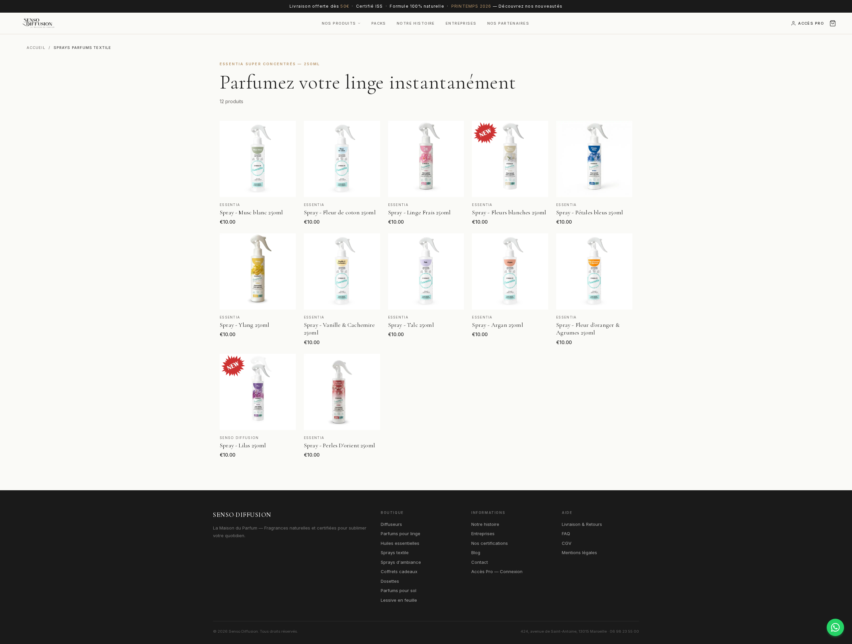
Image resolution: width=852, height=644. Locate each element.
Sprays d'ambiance (401, 562)
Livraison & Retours (582, 524)
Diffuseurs (391, 524)
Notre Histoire (416, 23)
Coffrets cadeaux (399, 571)
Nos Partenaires (508, 23)
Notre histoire (485, 524)
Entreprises (461, 23)
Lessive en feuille (399, 600)
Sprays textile (395, 552)
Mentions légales (579, 552)
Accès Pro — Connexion (497, 571)
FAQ (566, 533)
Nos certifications (489, 543)
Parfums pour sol (398, 590)
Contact (479, 562)
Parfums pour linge (400, 533)
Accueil (36, 47)
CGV (566, 543)
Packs (378, 23)
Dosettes (390, 581)
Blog (475, 552)
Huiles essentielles (400, 543)
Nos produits (339, 23)
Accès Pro (811, 23)
